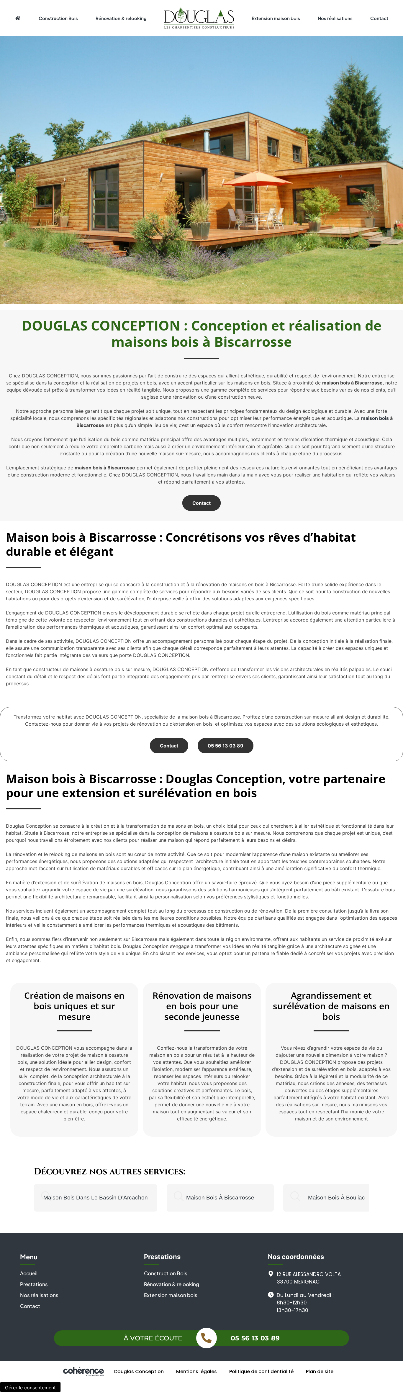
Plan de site (319, 1371)
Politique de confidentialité (261, 1371)
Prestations (34, 1284)
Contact (379, 18)
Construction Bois (58, 18)
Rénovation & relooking (121, 18)
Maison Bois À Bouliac (336, 1197)
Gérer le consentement (30, 1388)
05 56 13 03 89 (225, 746)
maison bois (375, 418)
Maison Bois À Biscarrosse (220, 1197)
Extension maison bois (276, 18)
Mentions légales (196, 1371)
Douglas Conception (139, 1371)
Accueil (28, 1273)
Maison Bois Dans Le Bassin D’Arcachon (95, 1197)
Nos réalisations (335, 18)
